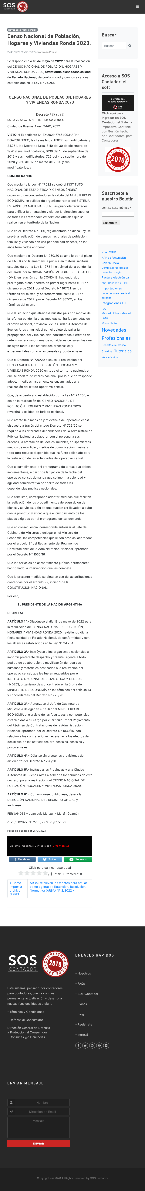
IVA (104, 308)
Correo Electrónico (116, 208)
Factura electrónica (115, 277)
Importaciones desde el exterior (116, 295)
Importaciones (112, 288)
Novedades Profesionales (22, 29)
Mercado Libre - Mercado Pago (117, 315)
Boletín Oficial (110, 263)
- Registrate (83, 1024)
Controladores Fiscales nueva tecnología (115, 270)
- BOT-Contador (86, 994)
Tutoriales (123, 351)
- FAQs (80, 983)
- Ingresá (81, 1034)
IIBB (125, 283)
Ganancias (114, 283)
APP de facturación (114, 257)
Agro (112, 251)
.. (106, 251)
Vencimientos (110, 357)
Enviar (38, 1143)
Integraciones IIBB (114, 303)
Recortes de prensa (114, 344)
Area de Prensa (48, 52)
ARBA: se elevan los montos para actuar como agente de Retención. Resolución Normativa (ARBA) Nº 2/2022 (58, 886)
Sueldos (107, 351)
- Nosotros (83, 973)
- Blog (79, 1014)
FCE (104, 283)
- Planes (81, 1004)
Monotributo (109, 323)
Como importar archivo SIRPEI (16, 888)
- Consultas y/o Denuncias (26, 1037)
